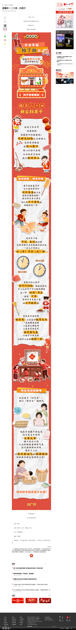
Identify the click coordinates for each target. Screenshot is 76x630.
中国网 (5, 621)
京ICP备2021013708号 (30, 621)
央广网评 (59, 53)
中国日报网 (6, 624)
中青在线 (21, 621)
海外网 (5, 626)
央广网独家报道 (10, 5)
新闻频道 (6, 5)
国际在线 (5, 622)
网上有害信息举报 (47, 617)
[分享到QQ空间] (5, 43)
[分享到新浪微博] (5, 40)
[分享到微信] (5, 36)
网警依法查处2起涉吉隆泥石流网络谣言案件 (25, 579)
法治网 (21, 624)
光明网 (21, 617)
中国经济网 (14, 621)
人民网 (5, 617)
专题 (13, 595)
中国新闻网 (22, 619)
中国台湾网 (14, 622)
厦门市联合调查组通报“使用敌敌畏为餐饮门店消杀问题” (28, 568)
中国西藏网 (14, 624)
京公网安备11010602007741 (38, 621)
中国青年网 (14, 619)
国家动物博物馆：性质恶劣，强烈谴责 (23, 573)
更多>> (49, 595)
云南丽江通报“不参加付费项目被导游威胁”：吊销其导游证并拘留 (30, 584)
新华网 (5, 619)
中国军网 (21, 622)
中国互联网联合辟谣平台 (48, 618)
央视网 (13, 617)
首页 (3, 5)
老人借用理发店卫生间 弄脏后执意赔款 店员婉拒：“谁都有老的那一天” (32, 590)
